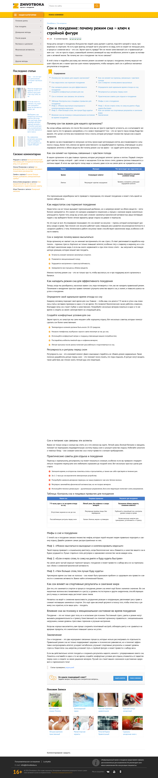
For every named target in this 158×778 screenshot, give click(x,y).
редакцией (69, 667)
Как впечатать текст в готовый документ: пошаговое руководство (27, 169)
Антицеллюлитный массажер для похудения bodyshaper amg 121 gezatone (28, 161)
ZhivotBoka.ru (51, 23)
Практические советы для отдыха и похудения (117, 96)
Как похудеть (20, 26)
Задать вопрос (120, 678)
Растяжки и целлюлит (24, 44)
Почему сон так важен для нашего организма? (70, 78)
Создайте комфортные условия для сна (67, 92)
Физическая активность (24, 50)
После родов (20, 38)
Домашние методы (23, 32)
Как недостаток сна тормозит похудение (68, 82)
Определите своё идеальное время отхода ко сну (118, 87)
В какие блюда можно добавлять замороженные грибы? (26, 176)
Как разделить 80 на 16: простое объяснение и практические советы (27, 184)
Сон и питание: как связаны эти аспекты (68, 96)
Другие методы (21, 61)
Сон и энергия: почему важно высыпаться (115, 82)
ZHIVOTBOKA (32, 5)
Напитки (18, 55)
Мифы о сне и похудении (108, 101)
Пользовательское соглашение (27, 761)
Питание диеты (21, 21)
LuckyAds (47, 761)
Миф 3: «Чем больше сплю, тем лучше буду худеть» (72, 110)
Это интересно (62, 23)
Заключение (103, 115)
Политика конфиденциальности (62, 772)
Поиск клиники (56, 15)
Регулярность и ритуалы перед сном (112, 92)
